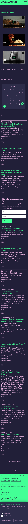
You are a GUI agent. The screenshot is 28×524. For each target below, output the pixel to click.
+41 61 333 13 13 (5, 480)
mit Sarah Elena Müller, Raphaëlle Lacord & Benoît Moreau (11, 325)
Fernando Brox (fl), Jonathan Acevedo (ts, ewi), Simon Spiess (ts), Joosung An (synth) (13, 255)
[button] (14, 470)
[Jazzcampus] (9, 2)
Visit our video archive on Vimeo (13, 70)
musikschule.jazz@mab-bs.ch (19, 486)
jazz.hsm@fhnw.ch (16, 480)
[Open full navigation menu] (25, 2)
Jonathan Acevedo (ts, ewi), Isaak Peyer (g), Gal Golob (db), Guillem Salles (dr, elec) (12, 130)
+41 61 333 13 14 (5, 486)
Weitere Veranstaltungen (13, 461)
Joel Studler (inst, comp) (10, 232)
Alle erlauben (18, 520)
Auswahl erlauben (7, 520)
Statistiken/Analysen (10, 516)
